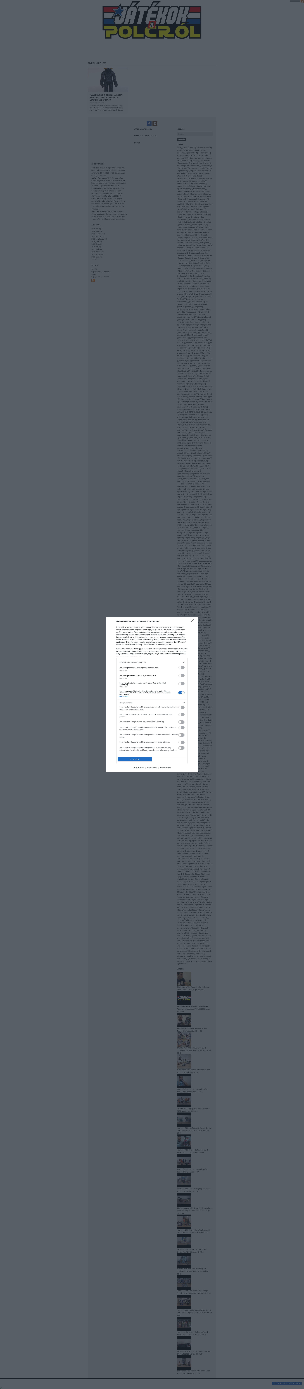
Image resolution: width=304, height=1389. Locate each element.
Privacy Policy (165, 768)
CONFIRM (135, 759)
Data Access (152, 768)
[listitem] (152, 662)
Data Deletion (138, 768)
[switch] (181, 667)
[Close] (193, 621)
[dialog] (152, 694)
